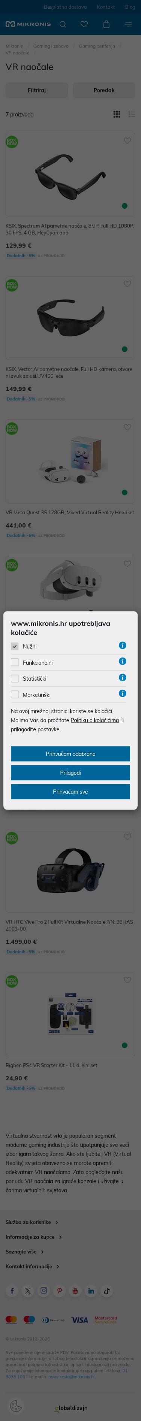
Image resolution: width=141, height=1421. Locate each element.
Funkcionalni (38, 662)
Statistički (34, 678)
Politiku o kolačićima (95, 720)
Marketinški (36, 694)
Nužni (29, 646)
